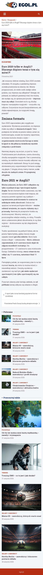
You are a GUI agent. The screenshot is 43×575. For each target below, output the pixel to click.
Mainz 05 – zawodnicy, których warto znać (23, 346)
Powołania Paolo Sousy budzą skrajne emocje (21, 303)
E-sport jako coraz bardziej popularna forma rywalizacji (21, 295)
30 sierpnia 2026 (19, 351)
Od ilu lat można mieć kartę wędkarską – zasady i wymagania (25, 321)
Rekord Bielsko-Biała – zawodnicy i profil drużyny (25, 373)
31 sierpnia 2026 (19, 324)
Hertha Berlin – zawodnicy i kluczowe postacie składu (26, 360)
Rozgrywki (6, 62)
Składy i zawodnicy (20, 343)
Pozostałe (17, 316)
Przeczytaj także (11, 397)
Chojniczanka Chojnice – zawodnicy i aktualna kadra (25, 386)
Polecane (8, 312)
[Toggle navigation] (5, 14)
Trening (16, 329)
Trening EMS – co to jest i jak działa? (26, 333)
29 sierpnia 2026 (19, 377)
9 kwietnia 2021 (7, 76)
